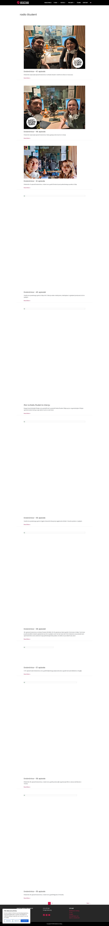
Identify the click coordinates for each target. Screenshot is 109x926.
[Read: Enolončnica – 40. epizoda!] (54, 242)
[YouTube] (49, 915)
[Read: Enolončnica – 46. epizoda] (54, 107)
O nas (70, 912)
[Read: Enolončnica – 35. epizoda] (50, 841)
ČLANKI (79, 2)
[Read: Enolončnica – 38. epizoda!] (54, 579)
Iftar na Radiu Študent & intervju (37, 405)
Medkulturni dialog (74, 911)
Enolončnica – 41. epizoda (34, 181)
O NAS (55, 2)
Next (89, 903)
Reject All (17, 920)
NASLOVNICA (47, 2)
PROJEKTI (70, 2)
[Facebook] (44, 915)
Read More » (27, 78)
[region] (16, 916)
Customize (8, 920)
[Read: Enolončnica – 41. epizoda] (50, 162)
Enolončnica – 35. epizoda (34, 891)
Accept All (24, 920)
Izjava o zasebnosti (74, 918)
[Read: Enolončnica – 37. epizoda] (38, 655)
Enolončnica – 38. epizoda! (35, 629)
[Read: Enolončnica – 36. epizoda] (50, 729)
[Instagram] (46, 915)
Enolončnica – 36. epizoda (34, 778)
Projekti (71, 914)
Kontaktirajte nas (73, 916)
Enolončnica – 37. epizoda (34, 667)
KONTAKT (85, 2)
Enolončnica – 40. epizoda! (35, 292)
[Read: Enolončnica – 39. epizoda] (54, 468)
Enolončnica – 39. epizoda (34, 518)
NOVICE (63, 2)
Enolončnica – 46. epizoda (34, 132)
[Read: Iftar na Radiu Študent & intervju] (54, 355)
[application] (57, 2)
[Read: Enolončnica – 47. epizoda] (54, 47)
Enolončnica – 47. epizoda (34, 71)
